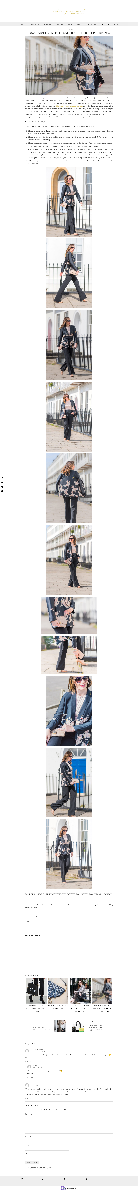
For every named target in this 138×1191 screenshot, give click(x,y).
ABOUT (79, 24)
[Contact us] (2, 491)
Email (28, 1145)
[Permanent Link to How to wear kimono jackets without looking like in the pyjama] (102, 1003)
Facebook (70, 1179)
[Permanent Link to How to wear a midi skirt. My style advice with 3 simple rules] (80, 1003)
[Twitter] (102, 24)
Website (28, 1154)
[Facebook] (111, 24)
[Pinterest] (108, 24)
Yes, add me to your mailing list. (40, 1168)
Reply (29, 1061)
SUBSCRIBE (91, 24)
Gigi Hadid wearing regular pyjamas (69, 106)
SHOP (70, 24)
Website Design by (112, 1184)
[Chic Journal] (69, 11)
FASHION (47, 24)
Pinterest (91, 1179)
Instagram (48, 1179)
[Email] (117, 24)
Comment (29, 1114)
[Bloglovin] (114, 24)
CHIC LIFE (59, 24)
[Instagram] (105, 24)
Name (28, 1137)
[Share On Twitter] (2, 483)
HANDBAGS (35, 24)
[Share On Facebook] (2, 478)
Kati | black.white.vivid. (39, 1049)
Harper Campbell (37, 1084)
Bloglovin (113, 1179)
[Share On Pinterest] (2, 487)
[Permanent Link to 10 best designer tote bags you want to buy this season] (36, 1003)
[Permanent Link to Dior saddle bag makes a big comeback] (58, 1003)
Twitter (26, 1179)
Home (23, 24)
